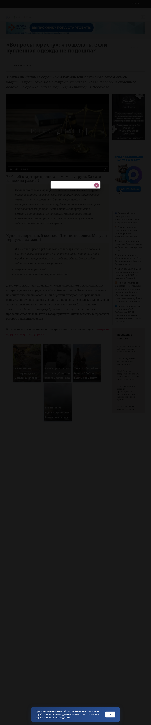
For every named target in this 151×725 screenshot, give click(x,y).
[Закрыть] (96, 185)
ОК (110, 714)
